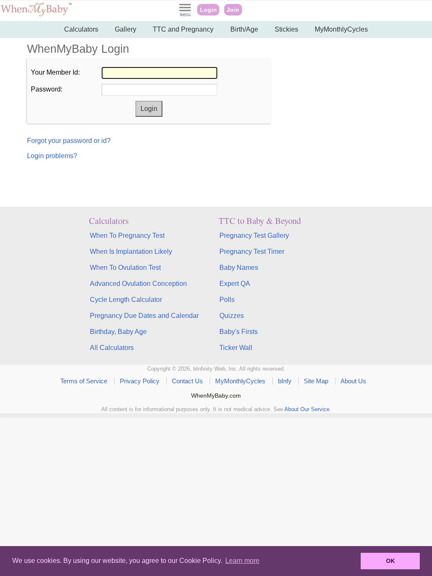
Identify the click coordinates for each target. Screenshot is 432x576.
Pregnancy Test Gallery (254, 235)
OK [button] (390, 560)
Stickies (286, 29)
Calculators (81, 29)
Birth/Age (244, 29)
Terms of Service (83, 381)
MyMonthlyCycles (341, 29)
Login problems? (52, 155)
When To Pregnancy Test (127, 235)
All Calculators (112, 347)
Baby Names (238, 267)
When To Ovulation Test (125, 267)
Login (208, 9)
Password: (46, 89)
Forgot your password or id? (69, 140)
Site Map (316, 381)
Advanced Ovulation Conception (138, 283)
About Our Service (306, 409)
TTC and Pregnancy (183, 29)
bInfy (285, 381)
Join (233, 9)
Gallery (125, 29)
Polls (227, 299)
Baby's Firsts (238, 331)
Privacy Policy (139, 381)
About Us (353, 381)
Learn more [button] (242, 560)
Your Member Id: (55, 72)
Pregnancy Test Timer (251, 251)
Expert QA (234, 283)
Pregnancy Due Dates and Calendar (144, 315)
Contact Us (187, 381)
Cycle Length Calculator (126, 299)
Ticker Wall (235, 347)
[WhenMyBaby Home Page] (37, 14)
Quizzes (231, 315)
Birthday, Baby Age (118, 331)
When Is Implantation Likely (131, 251)
